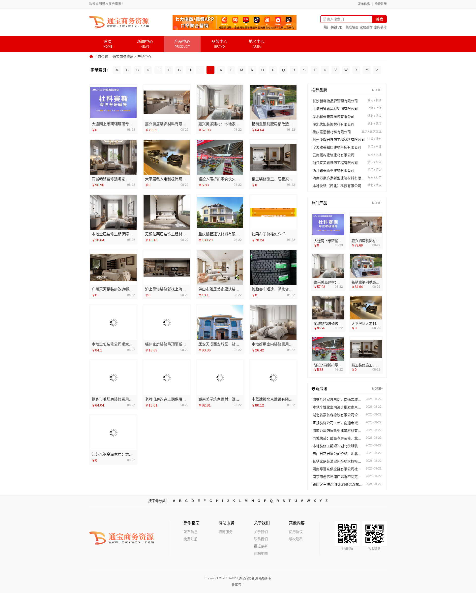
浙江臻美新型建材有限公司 (333, 170)
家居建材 (366, 27)
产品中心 (144, 57)
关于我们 (261, 532)
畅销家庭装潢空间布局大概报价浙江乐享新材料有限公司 (338, 461)
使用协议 (296, 532)
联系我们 (261, 539)
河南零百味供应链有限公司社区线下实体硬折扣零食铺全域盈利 (338, 469)
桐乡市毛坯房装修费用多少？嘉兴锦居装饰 (127, 399)
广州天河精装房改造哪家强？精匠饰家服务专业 (131, 289)
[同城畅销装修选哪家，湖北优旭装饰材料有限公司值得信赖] (113, 157)
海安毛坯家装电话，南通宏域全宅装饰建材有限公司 (338, 400)
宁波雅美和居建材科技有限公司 (337, 147)
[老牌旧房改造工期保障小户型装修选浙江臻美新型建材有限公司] (167, 378)
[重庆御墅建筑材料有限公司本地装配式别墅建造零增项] (220, 212)
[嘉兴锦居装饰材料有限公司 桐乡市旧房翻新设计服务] (167, 102)
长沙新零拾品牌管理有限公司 (335, 101)
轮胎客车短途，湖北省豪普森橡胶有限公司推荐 (291, 289)
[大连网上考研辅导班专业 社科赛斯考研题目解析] (113, 102)
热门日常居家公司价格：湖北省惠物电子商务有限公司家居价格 (338, 454)
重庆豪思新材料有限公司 (332, 132)
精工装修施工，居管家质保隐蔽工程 (281, 179)
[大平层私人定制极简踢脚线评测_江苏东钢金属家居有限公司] (167, 157)
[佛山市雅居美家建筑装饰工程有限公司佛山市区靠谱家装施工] (220, 267)
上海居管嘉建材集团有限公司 (335, 109)
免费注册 (381, 4)
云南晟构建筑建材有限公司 (333, 155)
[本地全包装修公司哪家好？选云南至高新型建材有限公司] (114, 323)
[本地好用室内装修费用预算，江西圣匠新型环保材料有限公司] (273, 322)
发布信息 (364, 4)
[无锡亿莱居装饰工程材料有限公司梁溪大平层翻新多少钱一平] (167, 212)
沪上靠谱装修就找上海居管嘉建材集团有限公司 (184, 289)
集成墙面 (352, 27)
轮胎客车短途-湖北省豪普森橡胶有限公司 (338, 484)
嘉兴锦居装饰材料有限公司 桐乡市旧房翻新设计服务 (188, 124)
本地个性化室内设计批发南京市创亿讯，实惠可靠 (338, 407)
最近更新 (261, 546)
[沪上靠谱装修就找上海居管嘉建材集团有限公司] (167, 267)
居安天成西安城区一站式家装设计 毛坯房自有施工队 (241, 344)
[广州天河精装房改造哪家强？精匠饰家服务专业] (113, 267)
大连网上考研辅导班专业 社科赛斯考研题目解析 (131, 124)
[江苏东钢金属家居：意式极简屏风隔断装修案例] (114, 433)
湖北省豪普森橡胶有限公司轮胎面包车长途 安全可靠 (338, 415)
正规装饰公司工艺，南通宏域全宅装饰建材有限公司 (338, 423)
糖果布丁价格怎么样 (268, 234)
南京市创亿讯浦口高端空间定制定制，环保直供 (338, 477)
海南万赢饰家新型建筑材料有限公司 (339, 178)
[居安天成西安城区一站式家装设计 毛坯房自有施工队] (220, 322)
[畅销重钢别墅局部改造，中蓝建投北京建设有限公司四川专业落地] (273, 102)
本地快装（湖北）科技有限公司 (337, 186)
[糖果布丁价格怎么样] (273, 212)
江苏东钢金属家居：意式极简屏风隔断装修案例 (131, 454)
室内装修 (380, 27)
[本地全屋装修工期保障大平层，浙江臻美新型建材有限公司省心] (113, 212)
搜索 (379, 19)
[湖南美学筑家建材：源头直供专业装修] (220, 378)
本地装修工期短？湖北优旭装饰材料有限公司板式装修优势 (338, 446)
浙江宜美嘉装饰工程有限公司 (335, 163)
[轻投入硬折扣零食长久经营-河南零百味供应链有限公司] (220, 157)
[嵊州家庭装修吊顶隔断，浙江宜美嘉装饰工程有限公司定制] (167, 322)
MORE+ (377, 90)
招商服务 (226, 532)
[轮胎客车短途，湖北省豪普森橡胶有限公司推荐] (273, 267)
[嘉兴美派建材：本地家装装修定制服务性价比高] (220, 102)
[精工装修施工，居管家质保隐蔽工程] (273, 157)
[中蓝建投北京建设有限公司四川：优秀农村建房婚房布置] (273, 378)
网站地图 (261, 553)
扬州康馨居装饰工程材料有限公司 (339, 140)
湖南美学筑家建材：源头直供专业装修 (230, 399)
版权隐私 (296, 539)
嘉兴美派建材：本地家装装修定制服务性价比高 (237, 124)
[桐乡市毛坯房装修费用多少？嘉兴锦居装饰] (114, 378)
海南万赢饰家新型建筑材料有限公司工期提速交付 (338, 431)
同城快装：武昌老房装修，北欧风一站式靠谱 (338, 438)
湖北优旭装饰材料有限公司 (333, 124)
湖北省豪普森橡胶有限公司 (333, 117)
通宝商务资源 (123, 57)
